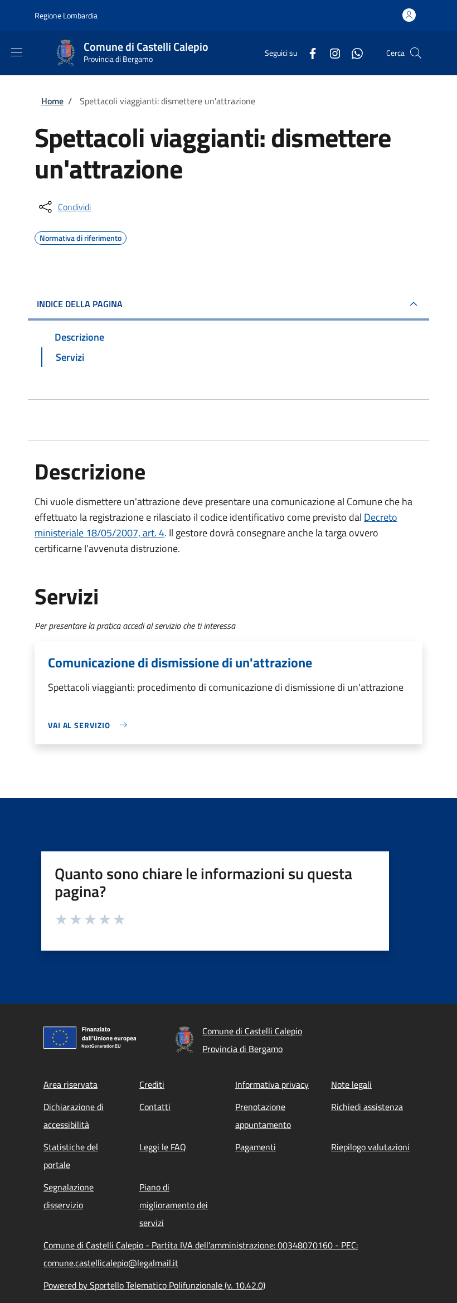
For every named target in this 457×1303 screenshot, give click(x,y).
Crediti (151, 1084)
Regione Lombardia (66, 15)
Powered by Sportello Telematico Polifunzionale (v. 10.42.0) (154, 1285)
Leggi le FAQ (162, 1147)
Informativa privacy (272, 1084)
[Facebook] (308, 52)
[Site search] (415, 53)
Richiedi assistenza (367, 1106)
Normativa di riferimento (80, 236)
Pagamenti (255, 1147)
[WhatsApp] (353, 52)
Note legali (351, 1084)
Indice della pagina (80, 304)
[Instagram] (330, 52)
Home (52, 101)
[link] (90, 725)
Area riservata (70, 1084)
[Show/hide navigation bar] (17, 52)
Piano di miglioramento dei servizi (173, 1204)
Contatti (155, 1106)
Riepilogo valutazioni (370, 1147)
